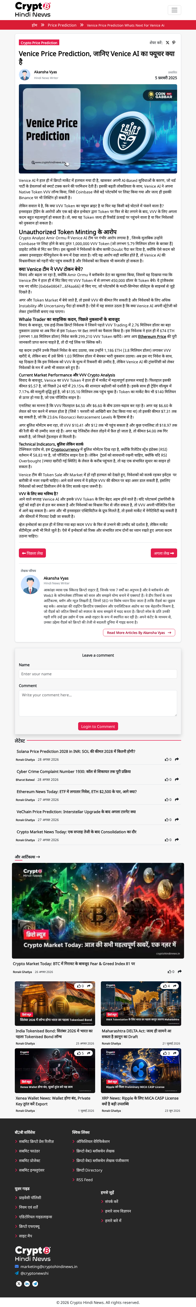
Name (24, 664)
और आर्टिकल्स (25, 857)
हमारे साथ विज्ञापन (118, 1211)
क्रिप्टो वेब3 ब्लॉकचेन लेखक (95, 1151)
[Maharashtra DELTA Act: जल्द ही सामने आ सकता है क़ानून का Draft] (141, 1003)
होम (34, 25)
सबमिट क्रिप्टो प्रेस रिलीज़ (36, 1141)
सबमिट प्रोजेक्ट (29, 1160)
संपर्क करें (111, 1201)
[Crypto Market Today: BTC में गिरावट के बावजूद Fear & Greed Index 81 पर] (98, 911)
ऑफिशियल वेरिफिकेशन (93, 1141)
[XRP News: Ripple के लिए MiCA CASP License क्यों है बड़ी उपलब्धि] (141, 1070)
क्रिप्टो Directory (89, 1170)
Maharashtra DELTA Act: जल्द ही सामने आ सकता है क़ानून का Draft (136, 1033)
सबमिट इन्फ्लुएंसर (31, 1170)
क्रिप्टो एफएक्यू (29, 1226)
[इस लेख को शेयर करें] (177, 759)
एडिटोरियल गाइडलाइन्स (35, 1216)
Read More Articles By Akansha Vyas (136, 632)
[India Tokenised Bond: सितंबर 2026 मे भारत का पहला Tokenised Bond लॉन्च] (55, 1003)
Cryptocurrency (65, 449)
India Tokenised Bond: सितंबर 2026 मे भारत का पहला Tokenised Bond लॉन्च (54, 1033)
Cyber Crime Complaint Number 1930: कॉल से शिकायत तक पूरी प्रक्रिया (74, 771)
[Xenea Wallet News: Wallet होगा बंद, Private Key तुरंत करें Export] (55, 1070)
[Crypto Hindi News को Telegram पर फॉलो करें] (35, 1284)
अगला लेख (162, 553)
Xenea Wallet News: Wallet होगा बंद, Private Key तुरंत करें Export (53, 1101)
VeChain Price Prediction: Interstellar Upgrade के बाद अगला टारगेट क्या (76, 811)
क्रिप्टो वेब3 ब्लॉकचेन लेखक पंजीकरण (102, 1160)
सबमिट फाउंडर (29, 1151)
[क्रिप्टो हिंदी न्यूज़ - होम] (33, 10)
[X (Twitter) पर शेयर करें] (168, 42)
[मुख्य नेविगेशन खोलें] (174, 10)
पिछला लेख (34, 553)
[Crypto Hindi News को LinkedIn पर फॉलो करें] (27, 1284)
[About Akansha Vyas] (24, 74)
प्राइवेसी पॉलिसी (30, 1197)
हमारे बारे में (113, 1220)
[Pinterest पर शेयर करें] (174, 42)
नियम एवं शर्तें (28, 1207)
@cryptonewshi (35, 1273)
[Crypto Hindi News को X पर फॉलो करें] (19, 1284)
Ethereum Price (152, 336)
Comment (28, 685)
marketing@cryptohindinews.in (49, 1266)
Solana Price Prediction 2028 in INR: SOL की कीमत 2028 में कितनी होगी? (76, 751)
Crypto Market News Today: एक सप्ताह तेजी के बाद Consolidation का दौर (76, 831)
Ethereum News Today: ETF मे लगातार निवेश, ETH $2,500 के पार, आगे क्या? (77, 791)
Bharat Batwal (25, 779)
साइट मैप (25, 1236)
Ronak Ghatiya (26, 759)
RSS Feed (84, 1179)
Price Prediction (62, 25)
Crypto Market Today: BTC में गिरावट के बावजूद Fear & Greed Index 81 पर (74, 963)
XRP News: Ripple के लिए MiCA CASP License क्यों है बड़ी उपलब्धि (140, 1101)
